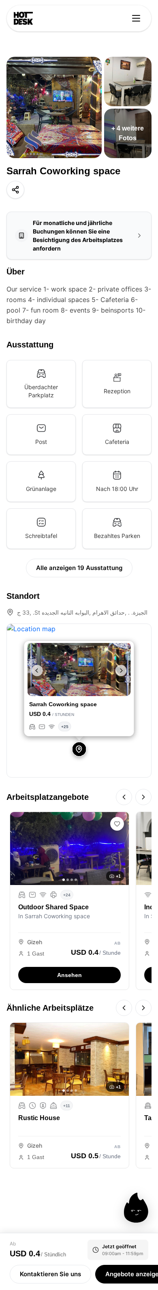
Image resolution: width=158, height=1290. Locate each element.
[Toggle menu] (136, 18)
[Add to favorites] (117, 824)
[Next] (143, 797)
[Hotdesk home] (23, 18)
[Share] (15, 190)
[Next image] (120, 848)
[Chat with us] (136, 1208)
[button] (35, 670)
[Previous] (124, 797)
